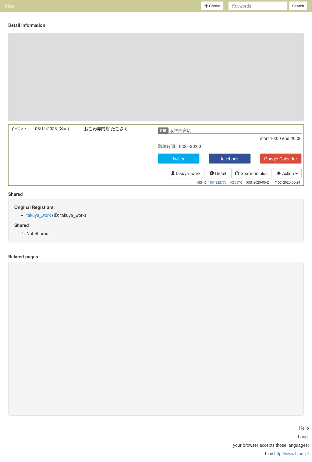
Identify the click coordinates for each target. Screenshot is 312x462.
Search (298, 5)
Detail (220, 173)
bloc (10, 6)
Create (214, 5)
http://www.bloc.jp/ (291, 453)
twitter (179, 159)
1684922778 (217, 182)
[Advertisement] (156, 77)
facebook (230, 159)
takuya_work (187, 173)
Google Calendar (280, 159)
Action (288, 173)
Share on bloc (253, 173)
